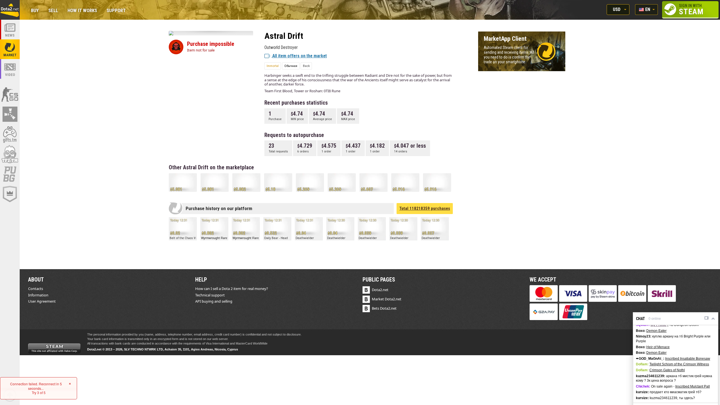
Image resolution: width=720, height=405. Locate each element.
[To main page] (10, 10)
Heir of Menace (658, 347)
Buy (35, 10)
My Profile (659, 325)
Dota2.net (380, 289)
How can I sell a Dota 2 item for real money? (231, 288)
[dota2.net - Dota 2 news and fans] (10, 29)
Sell (53, 10)
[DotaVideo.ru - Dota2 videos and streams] (10, 69)
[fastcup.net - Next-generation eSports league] (10, 194)
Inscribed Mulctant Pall (692, 386)
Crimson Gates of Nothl (667, 370)
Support (116, 10)
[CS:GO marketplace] (10, 94)
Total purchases (424, 208)
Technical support (210, 295)
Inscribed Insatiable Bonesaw (687, 359)
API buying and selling (213, 301)
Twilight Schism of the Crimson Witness (679, 364)
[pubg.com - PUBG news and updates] (10, 174)
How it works (82, 10)
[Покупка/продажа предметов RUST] (10, 114)
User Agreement (42, 301)
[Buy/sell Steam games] (10, 134)
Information (38, 295)
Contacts (35, 288)
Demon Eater (656, 331)
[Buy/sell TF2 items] (10, 154)
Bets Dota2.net (384, 308)
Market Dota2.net (386, 299)
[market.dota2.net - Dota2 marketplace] (10, 49)
